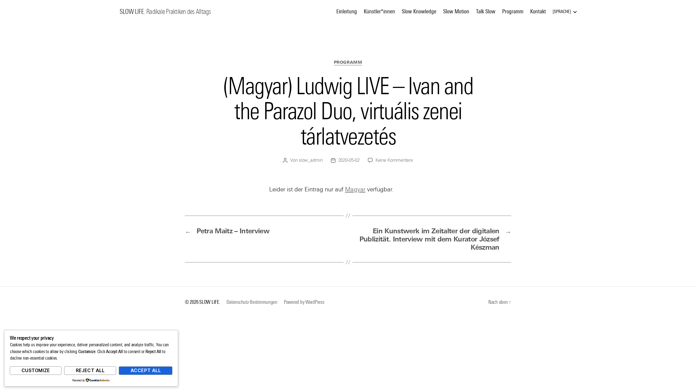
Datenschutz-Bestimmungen (251, 302)
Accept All (145, 370)
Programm (512, 11)
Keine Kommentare (394, 160)
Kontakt (538, 11)
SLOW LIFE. (132, 11)
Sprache (562, 11)
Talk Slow (485, 11)
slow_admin (310, 160)
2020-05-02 (349, 160)
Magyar (355, 189)
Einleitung (346, 11)
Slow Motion (456, 11)
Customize (35, 370)
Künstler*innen (379, 11)
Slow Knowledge (419, 11)
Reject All (90, 370)
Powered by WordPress (304, 302)
